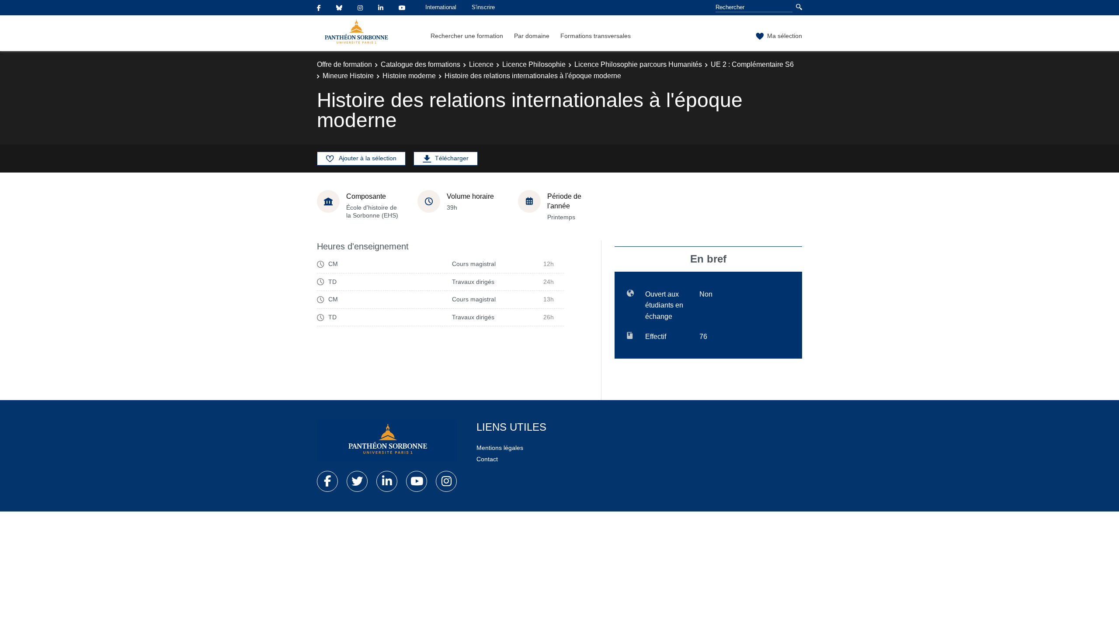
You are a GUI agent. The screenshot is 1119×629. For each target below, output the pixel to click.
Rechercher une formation (467, 35)
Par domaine (531, 35)
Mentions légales (499, 447)
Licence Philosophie (534, 64)
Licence (481, 64)
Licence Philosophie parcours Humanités (638, 64)
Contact (487, 459)
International (440, 7)
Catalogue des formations (420, 64)
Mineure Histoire (348, 75)
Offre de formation (344, 64)
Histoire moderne (409, 75)
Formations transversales (595, 35)
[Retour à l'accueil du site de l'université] (387, 441)
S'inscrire (483, 7)
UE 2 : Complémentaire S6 (752, 64)
